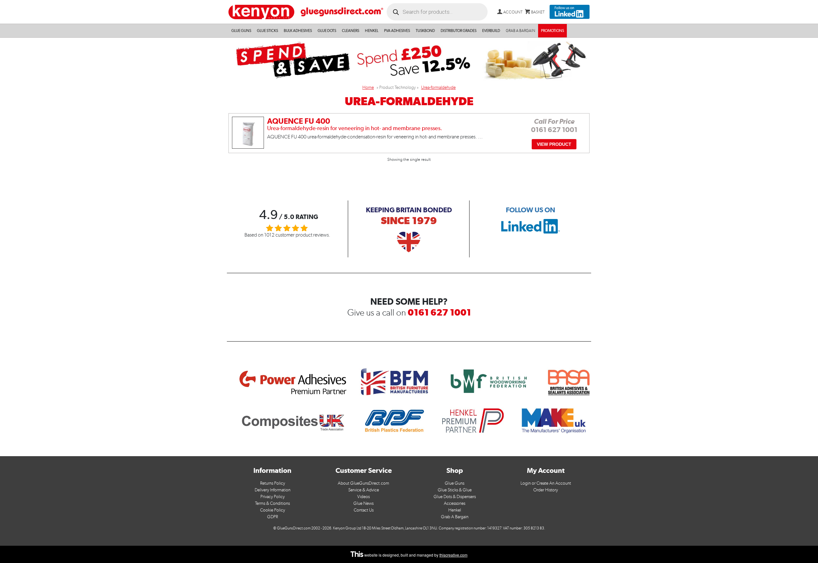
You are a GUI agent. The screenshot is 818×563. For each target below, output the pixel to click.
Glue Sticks (267, 30)
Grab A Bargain (454, 517)
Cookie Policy (272, 510)
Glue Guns (241, 30)
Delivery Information (272, 490)
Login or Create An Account (546, 483)
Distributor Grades (458, 30)
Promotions (552, 30)
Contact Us (364, 510)
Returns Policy (272, 483)
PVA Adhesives (397, 30)
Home (368, 87)
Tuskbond (425, 30)
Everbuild (491, 30)
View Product (554, 144)
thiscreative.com (453, 555)
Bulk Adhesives (298, 30)
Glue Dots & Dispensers (455, 496)
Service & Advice (363, 490)
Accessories (454, 503)
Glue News (363, 503)
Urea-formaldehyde (438, 87)
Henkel (371, 30)
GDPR (272, 517)
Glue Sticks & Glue (455, 490)
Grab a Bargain (520, 30)
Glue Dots (327, 30)
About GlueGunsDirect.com (363, 483)
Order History (545, 490)
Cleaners (350, 30)
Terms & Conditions (272, 503)
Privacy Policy (272, 496)
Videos (363, 496)
